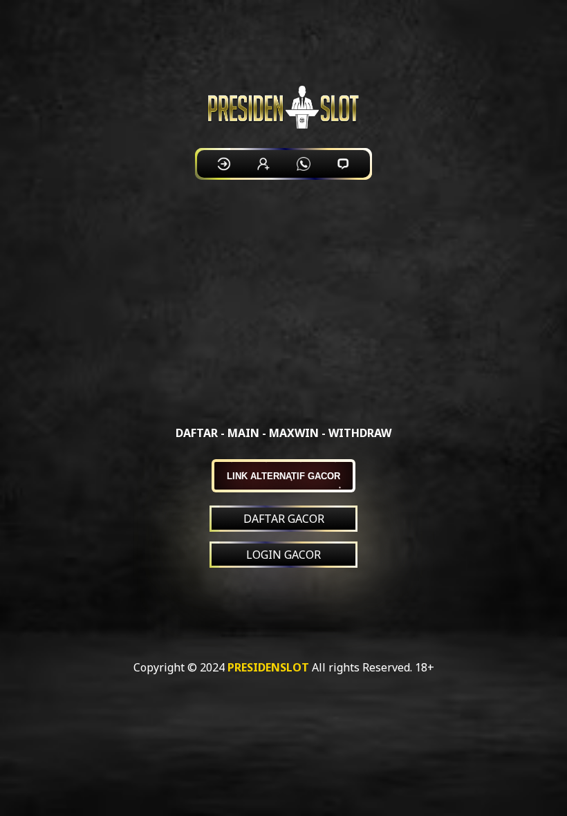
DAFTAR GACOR (283, 518)
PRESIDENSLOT (268, 667)
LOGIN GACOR (283, 554)
